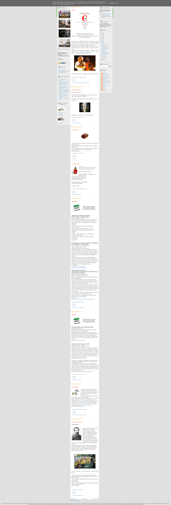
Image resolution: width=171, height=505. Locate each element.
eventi (87, 82)
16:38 (83, 153)
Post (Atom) (76, 500)
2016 (101, 33)
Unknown (104, 85)
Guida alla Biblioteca (62, 79)
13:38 (83, 374)
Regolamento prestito (62, 83)
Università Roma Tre (62, 72)
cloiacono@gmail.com (82, 358)
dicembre (103, 43)
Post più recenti (73, 498)
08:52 (82, 489)
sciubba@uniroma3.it (89, 371)
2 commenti (74, 80)
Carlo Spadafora (105, 74)
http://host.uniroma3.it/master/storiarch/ (79, 267)
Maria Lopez (105, 79)
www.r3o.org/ (73, 240)
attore (76, 379)
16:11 (86, 188)
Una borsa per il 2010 (76, 90)
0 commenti (74, 120)
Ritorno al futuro (75, 387)
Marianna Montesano (106, 80)
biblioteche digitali (78, 414)
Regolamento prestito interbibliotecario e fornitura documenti (63, 87)
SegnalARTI (74, 201)
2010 (101, 40)
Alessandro (104, 73)
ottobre (103, 55)
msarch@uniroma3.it (81, 266)
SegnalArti (73, 314)
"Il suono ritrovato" (87, 405)
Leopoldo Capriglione (106, 77)
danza (79, 379)
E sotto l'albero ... (75, 130)
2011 (101, 39)
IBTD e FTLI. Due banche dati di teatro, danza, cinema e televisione (64, 92)
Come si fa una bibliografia (63, 81)
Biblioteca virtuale (62, 69)
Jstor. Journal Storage (62, 94)
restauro (85, 414)
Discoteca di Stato (80, 403)
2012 (101, 38)
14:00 (85, 77)
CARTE (73, 10)
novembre (103, 54)
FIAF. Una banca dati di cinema (64, 89)
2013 (101, 37)
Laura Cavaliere (105, 76)
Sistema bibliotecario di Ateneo (64, 71)
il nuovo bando (88, 94)
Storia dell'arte (61, 115)
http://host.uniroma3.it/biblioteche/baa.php (86, 299)
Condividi (73, 79)
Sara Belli (104, 83)
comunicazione (77, 122)
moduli (106, 25)
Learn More (111, 3)
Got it (117, 3)
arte (76, 82)
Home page (85, 498)
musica (82, 307)
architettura (77, 307)
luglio (102, 59)
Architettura (61, 112)
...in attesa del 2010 (75, 164)
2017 (101, 32)
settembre (103, 56)
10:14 (83, 117)
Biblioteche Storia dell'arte (81, 82)
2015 (101, 34)
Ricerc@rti (61, 80)
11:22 (86, 409)
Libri (88, 82)
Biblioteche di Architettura (105, 13)
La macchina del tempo (76, 422)
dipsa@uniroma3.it (81, 340)
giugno (103, 60)
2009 (101, 42)
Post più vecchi (96, 498)
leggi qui (82, 406)
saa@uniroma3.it (74, 299)
